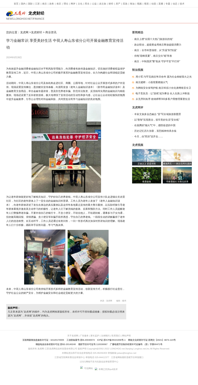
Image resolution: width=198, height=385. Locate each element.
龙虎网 (24, 32)
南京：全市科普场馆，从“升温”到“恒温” (155, 50)
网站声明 (126, 335)
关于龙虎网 (72, 335)
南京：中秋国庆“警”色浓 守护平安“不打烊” (157, 61)
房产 (118, 3)
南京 (44, 3)
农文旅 (102, 3)
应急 (125, 3)
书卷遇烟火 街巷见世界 (177, 181)
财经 (111, 3)
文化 (80, 3)
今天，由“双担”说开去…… (148, 136)
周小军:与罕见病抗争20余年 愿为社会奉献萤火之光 (164, 76)
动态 (175, 3)
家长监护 (94, 335)
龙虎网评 (137, 107)
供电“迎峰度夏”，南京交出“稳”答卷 (153, 55)
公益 (94, 3)
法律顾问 (105, 335)
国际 (30, 3)
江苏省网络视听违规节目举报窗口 (127, 357)
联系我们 (116, 335)
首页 (16, 3)
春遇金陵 (146, 181)
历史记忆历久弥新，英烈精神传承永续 (155, 131)
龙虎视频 (137, 144)
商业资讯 (50, 32)
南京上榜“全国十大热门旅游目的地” (153, 39)
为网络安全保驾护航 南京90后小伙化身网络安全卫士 (163, 89)
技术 (182, 3)
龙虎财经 (37, 32)
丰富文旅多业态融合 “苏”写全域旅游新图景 (157, 114)
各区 (58, 3)
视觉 (146, 3)
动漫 (153, 3)
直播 (160, 3)
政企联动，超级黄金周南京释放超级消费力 (157, 44)
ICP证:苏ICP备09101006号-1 (111, 340)
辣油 (132, 3)
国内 (23, 3)
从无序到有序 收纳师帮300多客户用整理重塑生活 (163, 99)
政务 (51, 3)
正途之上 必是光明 (147, 163)
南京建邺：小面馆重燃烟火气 (152, 82)
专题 (168, 3)
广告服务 (84, 335)
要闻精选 (137, 32)
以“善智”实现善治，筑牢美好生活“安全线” (156, 119)
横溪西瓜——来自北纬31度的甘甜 (177, 163)
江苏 (37, 3)
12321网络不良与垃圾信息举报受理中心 (99, 361)
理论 (66, 3)
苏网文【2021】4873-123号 (162, 340)
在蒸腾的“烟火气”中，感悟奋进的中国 (154, 125)
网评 (73, 3)
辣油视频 (137, 69)
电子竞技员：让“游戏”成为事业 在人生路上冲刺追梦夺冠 (163, 94)
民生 (87, 3)
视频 (139, 3)
